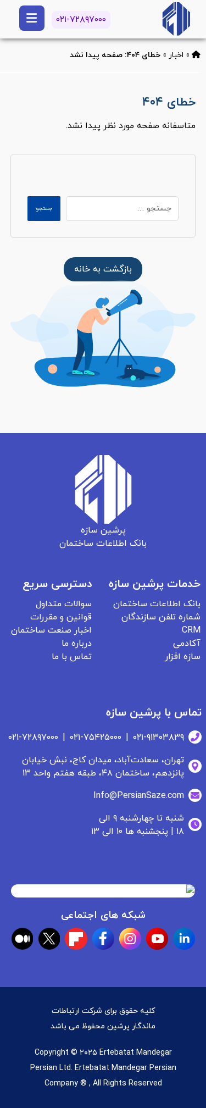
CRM (191, 630)
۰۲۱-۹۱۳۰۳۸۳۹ (158, 738)
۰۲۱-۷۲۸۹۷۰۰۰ (81, 20)
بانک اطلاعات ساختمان (157, 604)
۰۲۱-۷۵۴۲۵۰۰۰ (95, 738)
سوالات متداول (64, 604)
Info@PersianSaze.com (138, 796)
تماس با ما (72, 657)
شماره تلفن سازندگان (161, 617)
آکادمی (187, 644)
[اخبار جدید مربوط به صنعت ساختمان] (176, 19)
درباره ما (77, 644)
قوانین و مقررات (61, 617)
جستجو (44, 208)
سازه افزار (183, 657)
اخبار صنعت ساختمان (51, 630)
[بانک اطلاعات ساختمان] (196, 55)
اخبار (176, 55)
